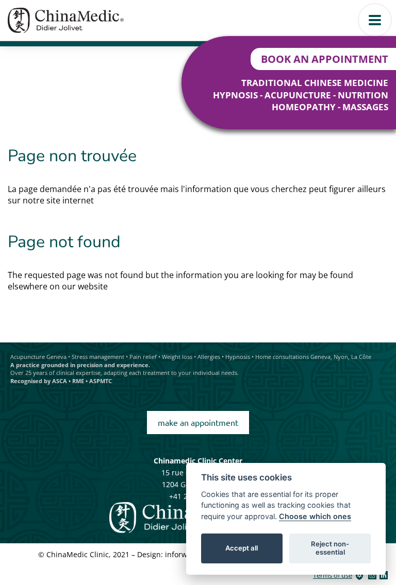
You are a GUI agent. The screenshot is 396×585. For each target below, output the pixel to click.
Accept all (241, 548)
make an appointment (198, 422)
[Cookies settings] (359, 575)
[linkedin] (384, 575)
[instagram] (372, 575)
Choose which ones (315, 516)
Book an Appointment (324, 59)
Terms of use (332, 575)
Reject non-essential (330, 548)
